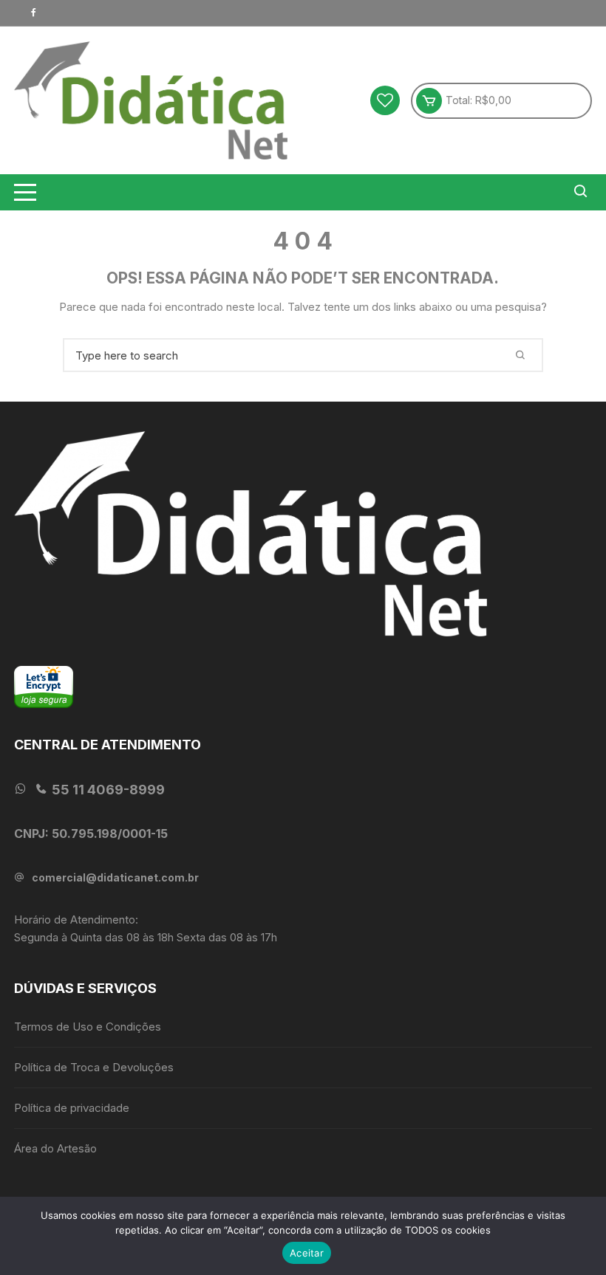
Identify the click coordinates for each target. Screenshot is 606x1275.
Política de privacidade (71, 1108)
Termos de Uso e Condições (87, 1027)
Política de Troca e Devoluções (94, 1067)
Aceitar (307, 1253)
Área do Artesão (55, 1148)
